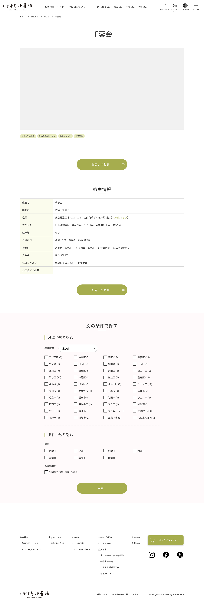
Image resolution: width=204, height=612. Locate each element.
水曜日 (111, 451)
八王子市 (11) (145, 384)
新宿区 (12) (144, 357)
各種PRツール (107, 573)
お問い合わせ (102, 594)
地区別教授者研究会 (109, 567)
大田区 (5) (113, 370)
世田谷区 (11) (145, 370)
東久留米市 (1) (116, 411)
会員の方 (118, 6)
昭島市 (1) (54, 397)
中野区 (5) (84, 377)
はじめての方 (104, 6)
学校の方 (130, 6)
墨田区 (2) (113, 364)
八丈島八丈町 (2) (147, 417)
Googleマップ (119, 217)
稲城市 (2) (84, 417)
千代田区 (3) (55, 357)
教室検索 (49, 6)
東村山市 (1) (85, 404)
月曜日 (52, 451)
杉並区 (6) (113, 377)
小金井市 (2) (144, 397)
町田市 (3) (113, 397)
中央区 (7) (84, 357)
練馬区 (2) (54, 384)
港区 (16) (113, 357)
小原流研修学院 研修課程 (112, 555)
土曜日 (82, 457)
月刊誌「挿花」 (105, 537)
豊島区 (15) (144, 377)
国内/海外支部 (57, 543)
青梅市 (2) (143, 391)
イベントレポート (82, 549)
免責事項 (136, 594)
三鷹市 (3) (113, 391)
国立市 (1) (113, 404)
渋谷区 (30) (55, 377)
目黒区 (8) (84, 370)
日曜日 (111, 457)
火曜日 (82, 451)
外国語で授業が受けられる (63, 472)
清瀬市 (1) (84, 411)
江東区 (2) (143, 364)
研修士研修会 (106, 561)
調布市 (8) (84, 397)
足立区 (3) (84, 384)
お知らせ (76, 537)
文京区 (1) (54, 364)
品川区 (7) (54, 370)
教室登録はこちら (30, 543)
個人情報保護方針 (120, 594)
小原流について (77, 6)
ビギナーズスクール (31, 549)
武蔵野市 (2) (85, 391)
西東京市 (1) (114, 417)
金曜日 (52, 457)
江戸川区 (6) (114, 384)
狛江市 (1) (54, 411)
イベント (61, 6)
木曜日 (141, 451)
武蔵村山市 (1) (145, 411)
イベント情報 (78, 543)
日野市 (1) (54, 404)
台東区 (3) (84, 364)
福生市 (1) (143, 404)
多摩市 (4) (54, 417)
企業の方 (142, 6)
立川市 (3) (54, 391)
